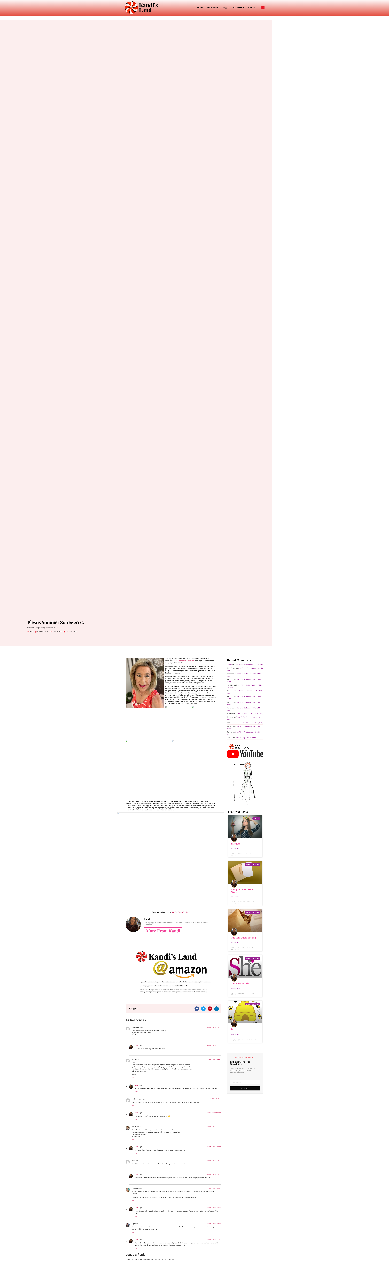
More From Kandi (163, 930)
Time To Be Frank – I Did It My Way (249, 714)
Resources (237, 7)
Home (200, 7)
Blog (224, 7)
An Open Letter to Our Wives (242, 890)
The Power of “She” (241, 983)
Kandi (136, 1045)
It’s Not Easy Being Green (245, 738)
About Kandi (212, 7)
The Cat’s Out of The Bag (243, 937)
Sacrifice (235, 843)
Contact (251, 7)
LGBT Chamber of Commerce (184, 661)
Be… (233, 1029)
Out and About (71, 631)
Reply (133, 1038)
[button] (262, 7)
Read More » (235, 848)
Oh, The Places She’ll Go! (181, 912)
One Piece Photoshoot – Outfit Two (249, 665)
